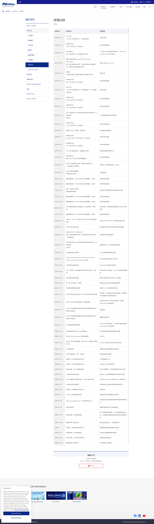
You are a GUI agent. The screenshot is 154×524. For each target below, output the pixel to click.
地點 (28, 89)
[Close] (30, 487)
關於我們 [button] (103, 6)
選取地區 (136, 2)
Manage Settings (16, 517)
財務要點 (30, 40)
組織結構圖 (31, 55)
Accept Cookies (16, 513)
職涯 (144, 6)
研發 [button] (121, 6)
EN (144, 2)
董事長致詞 (30, 79)
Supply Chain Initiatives (34, 84)
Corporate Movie (33, 69)
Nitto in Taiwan (31, 26)
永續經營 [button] (112, 6)
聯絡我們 (148, 2)
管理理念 (29, 74)
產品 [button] (95, 6)
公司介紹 (14, 11)
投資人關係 (129, 6)
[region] (16, 504)
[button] (150, 6)
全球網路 (30, 60)
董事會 (30, 50)
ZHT (141, 2)
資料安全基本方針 (32, 522)
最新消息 (138, 6)
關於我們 (8, 11)
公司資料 (30, 35)
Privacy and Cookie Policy (21, 510)
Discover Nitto (31, 99)
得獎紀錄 (30, 64)
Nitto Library (30, 94)
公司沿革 (30, 45)
